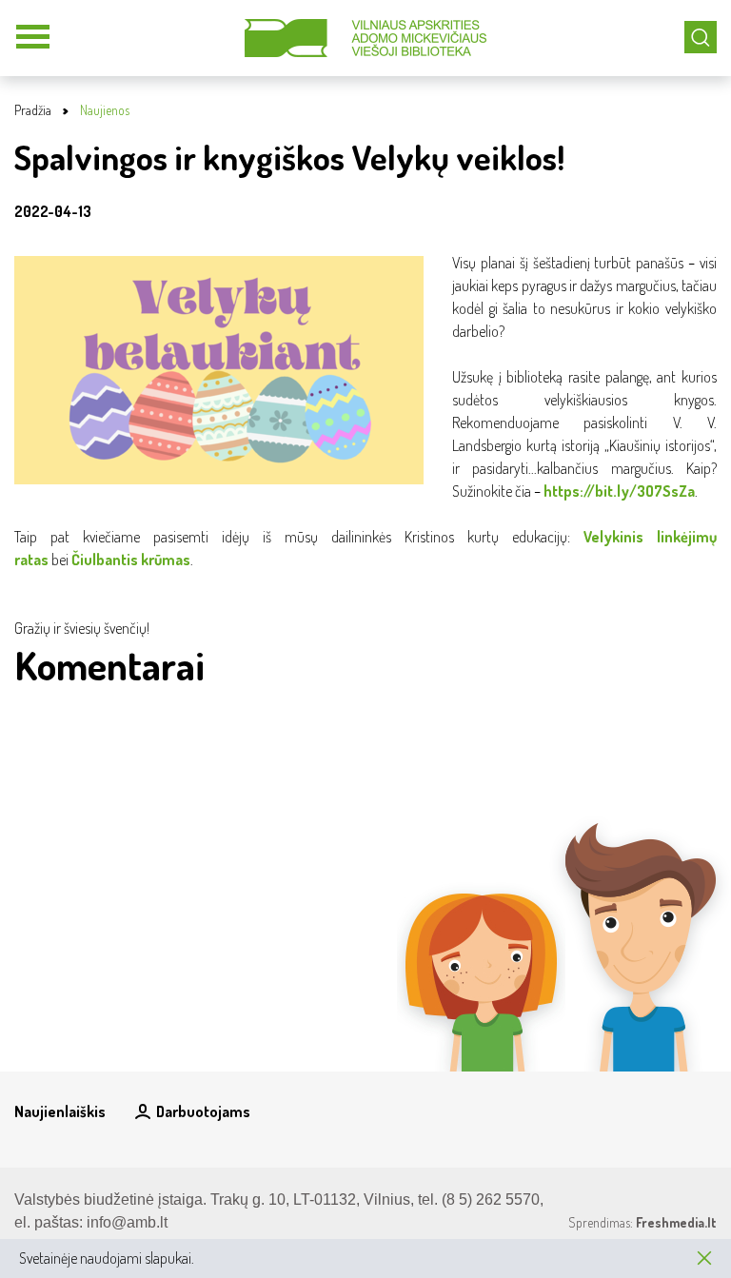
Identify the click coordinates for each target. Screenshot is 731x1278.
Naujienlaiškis (60, 1111)
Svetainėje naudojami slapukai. (106, 1258)
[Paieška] (700, 37)
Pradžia (32, 110)
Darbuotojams (203, 1111)
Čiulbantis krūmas (130, 559)
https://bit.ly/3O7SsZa (619, 491)
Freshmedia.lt (676, 1222)
